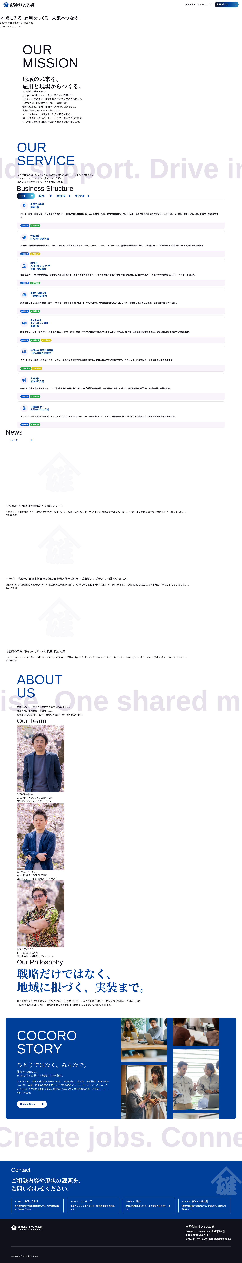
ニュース (13, 440)
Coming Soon (27, 1104)
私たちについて (204, 4)
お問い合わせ (223, 4)
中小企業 (79, 196)
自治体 (41, 196)
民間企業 (61, 196)
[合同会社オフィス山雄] (18, 4)
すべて (22, 196)
